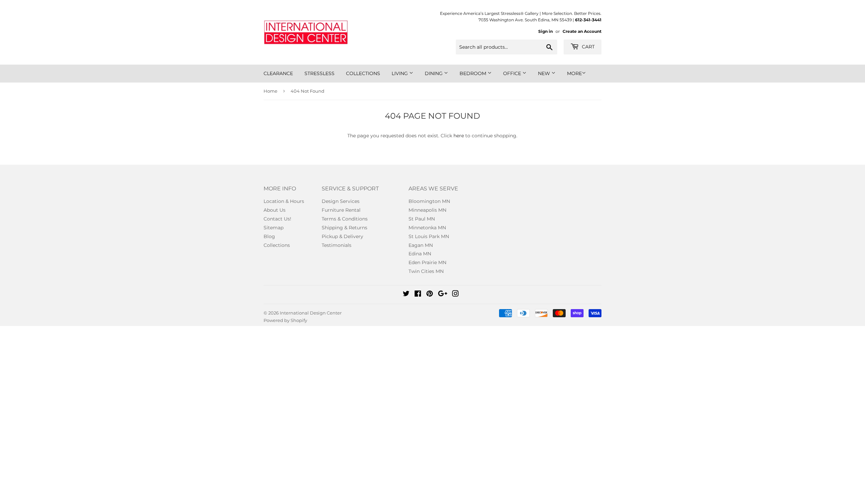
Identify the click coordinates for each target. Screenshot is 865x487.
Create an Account (582, 31)
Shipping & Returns (344, 228)
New (544, 73)
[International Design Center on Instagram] (455, 295)
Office (512, 73)
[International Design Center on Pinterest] (429, 295)
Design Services (341, 201)
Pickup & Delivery (342, 236)
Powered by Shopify (285, 320)
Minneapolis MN (427, 210)
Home (270, 91)
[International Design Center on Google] (442, 295)
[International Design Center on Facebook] (417, 295)
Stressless (319, 73)
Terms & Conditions (345, 219)
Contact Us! (277, 219)
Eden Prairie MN (427, 262)
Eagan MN (421, 245)
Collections (363, 73)
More (574, 73)
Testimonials (336, 245)
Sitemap (273, 228)
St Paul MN (422, 219)
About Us (275, 210)
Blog (269, 236)
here (458, 136)
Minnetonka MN (427, 228)
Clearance (278, 73)
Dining (434, 73)
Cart (587, 47)
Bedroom (474, 73)
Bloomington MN (429, 201)
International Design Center (311, 313)
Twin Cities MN (426, 271)
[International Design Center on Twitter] (406, 295)
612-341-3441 (588, 19)
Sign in (545, 31)
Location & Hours (284, 201)
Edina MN (420, 254)
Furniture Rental (341, 210)
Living (400, 73)
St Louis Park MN (429, 236)
